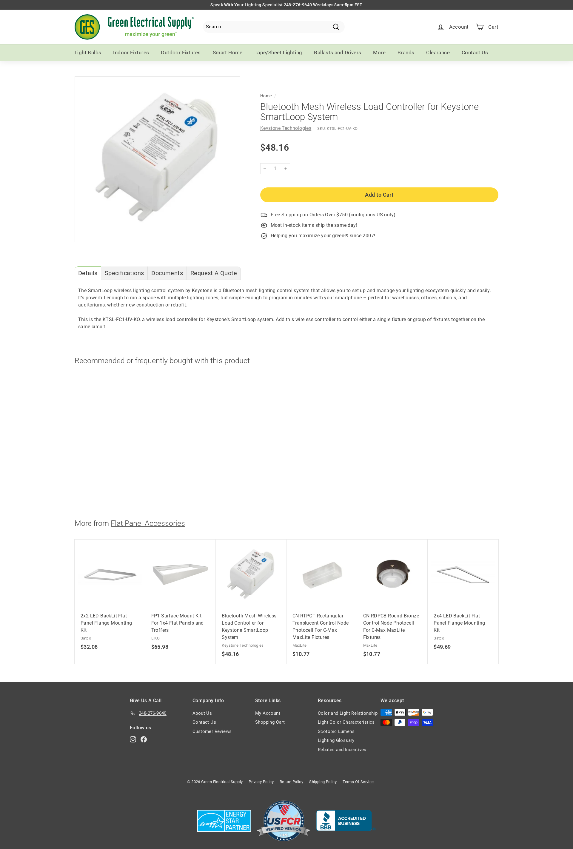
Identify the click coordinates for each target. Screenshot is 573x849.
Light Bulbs (88, 53)
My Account (267, 713)
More (379, 53)
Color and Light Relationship (348, 713)
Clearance (438, 53)
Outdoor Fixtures (181, 53)
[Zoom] (157, 159)
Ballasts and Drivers (337, 53)
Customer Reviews (212, 731)
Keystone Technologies (285, 128)
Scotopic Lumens (336, 731)
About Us (202, 713)
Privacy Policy (261, 781)
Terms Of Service (358, 781)
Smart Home (228, 53)
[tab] (88, 273)
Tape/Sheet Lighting (278, 53)
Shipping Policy (323, 781)
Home (266, 95)
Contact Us (475, 53)
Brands (406, 53)
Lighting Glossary (336, 740)
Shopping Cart (270, 722)
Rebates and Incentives (342, 749)
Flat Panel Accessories (148, 523)
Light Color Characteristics (346, 722)
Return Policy (291, 781)
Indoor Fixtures (131, 53)
